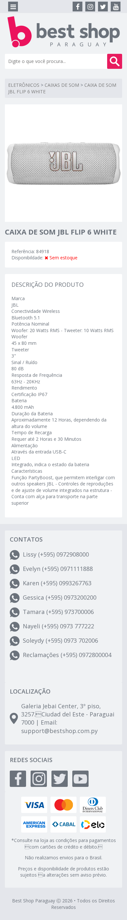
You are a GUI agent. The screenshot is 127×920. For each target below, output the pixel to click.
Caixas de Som (62, 85)
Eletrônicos (23, 85)
